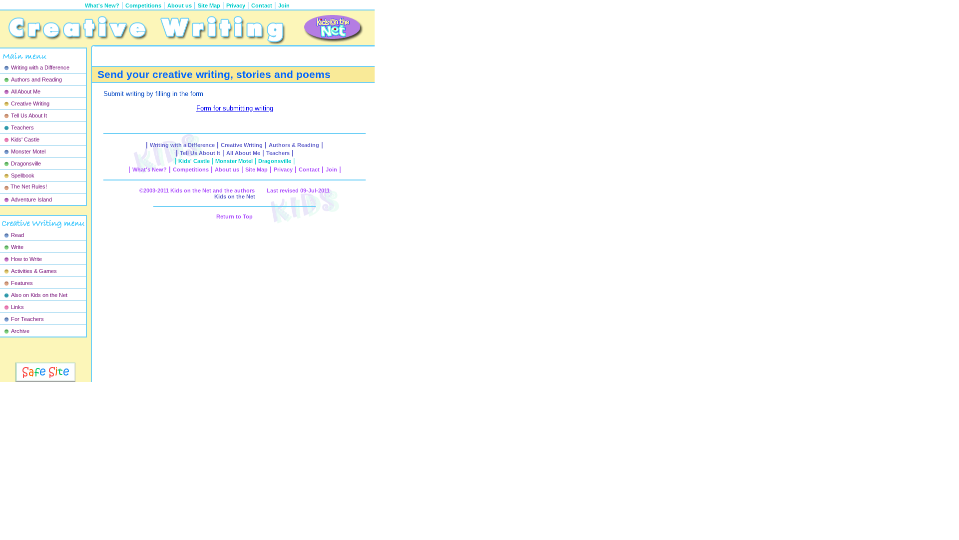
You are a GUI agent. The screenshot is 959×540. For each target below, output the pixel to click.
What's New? (149, 169)
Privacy (235, 5)
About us (179, 5)
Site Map (209, 5)
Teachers (22, 127)
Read (17, 235)
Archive (20, 331)
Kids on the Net (234, 197)
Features (22, 283)
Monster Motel (28, 151)
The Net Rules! (28, 187)
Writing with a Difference (40, 67)
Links (17, 307)
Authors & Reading (294, 145)
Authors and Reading (36, 79)
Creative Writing (30, 103)
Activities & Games (34, 271)
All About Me (25, 91)
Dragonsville (26, 163)
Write (17, 247)
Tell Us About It (29, 115)
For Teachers (27, 319)
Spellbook (22, 175)
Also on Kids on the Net (39, 295)
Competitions (143, 5)
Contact (261, 5)
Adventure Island (31, 199)
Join (284, 5)
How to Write (26, 259)
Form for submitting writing (234, 108)
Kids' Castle (25, 139)
